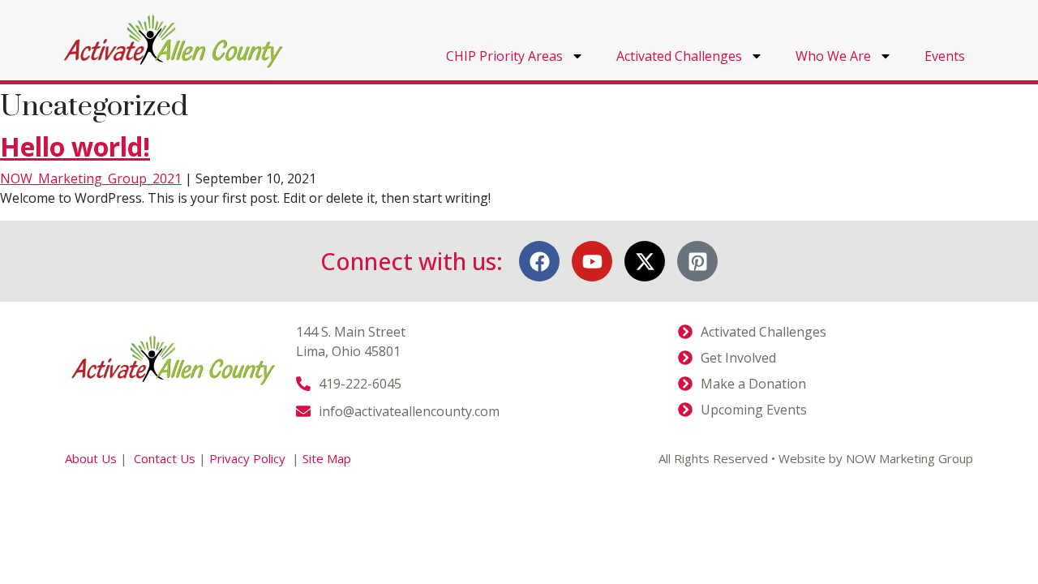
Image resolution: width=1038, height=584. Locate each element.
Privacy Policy (249, 458)
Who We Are (833, 56)
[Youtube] (592, 261)
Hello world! (75, 146)
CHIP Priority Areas (504, 56)
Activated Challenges (679, 56)
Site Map (326, 458)
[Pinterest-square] (697, 261)
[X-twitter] (644, 261)
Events (944, 56)
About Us (91, 458)
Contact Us (164, 458)
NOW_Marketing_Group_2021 (91, 178)
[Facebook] (539, 261)
